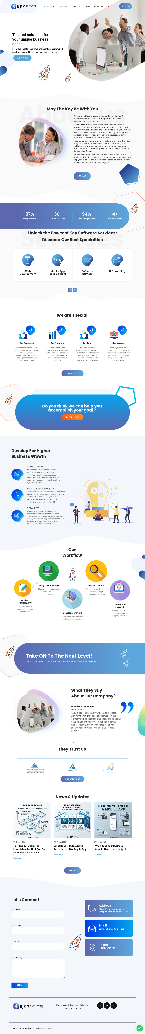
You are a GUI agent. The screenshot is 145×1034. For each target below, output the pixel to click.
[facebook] (122, 6)
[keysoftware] (26, 6)
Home (45, 6)
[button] (19, 764)
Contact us (76, 1008)
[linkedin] (125, 6)
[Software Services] (57, 260)
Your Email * (16, 926)
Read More (17, 858)
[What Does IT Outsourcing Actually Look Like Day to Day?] (72, 820)
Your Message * (17, 958)
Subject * (15, 942)
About (54, 6)
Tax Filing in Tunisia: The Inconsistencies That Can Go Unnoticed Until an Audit (29, 849)
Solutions (76, 6)
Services (63, 6)
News (87, 6)
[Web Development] (117, 260)
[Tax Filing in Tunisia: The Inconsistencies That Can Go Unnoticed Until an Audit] (32, 820)
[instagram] (128, 6)
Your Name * (16, 910)
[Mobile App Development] (27, 260)
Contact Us (98, 6)
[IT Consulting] (87, 260)
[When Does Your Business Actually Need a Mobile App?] (113, 820)
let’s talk (84, 661)
